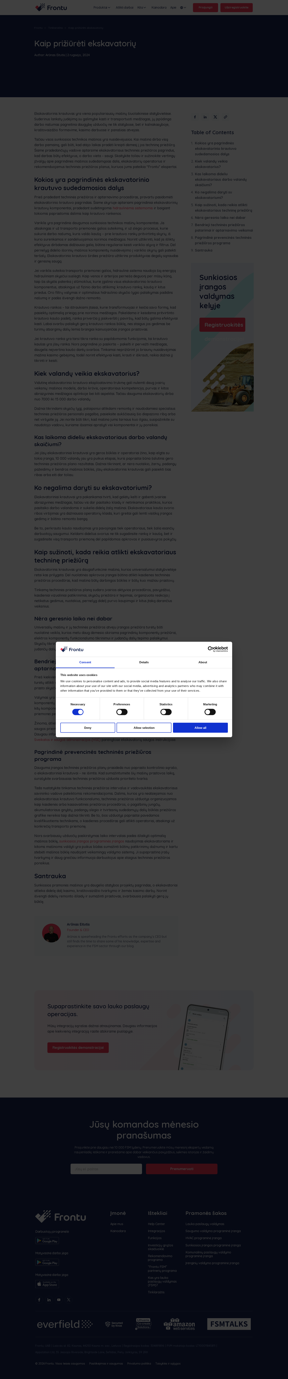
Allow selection (144, 727)
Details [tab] (144, 662)
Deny (87, 727)
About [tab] (202, 662)
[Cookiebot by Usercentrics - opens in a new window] (211, 649)
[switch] (122, 712)
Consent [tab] (85, 662)
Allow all (200, 727)
